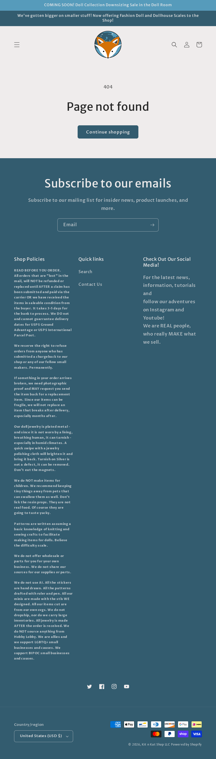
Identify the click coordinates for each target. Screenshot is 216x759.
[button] (17, 44)
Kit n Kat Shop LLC (156, 745)
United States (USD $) (41, 735)
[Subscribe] (152, 225)
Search (85, 272)
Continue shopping (108, 132)
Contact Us (90, 284)
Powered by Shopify (186, 745)
